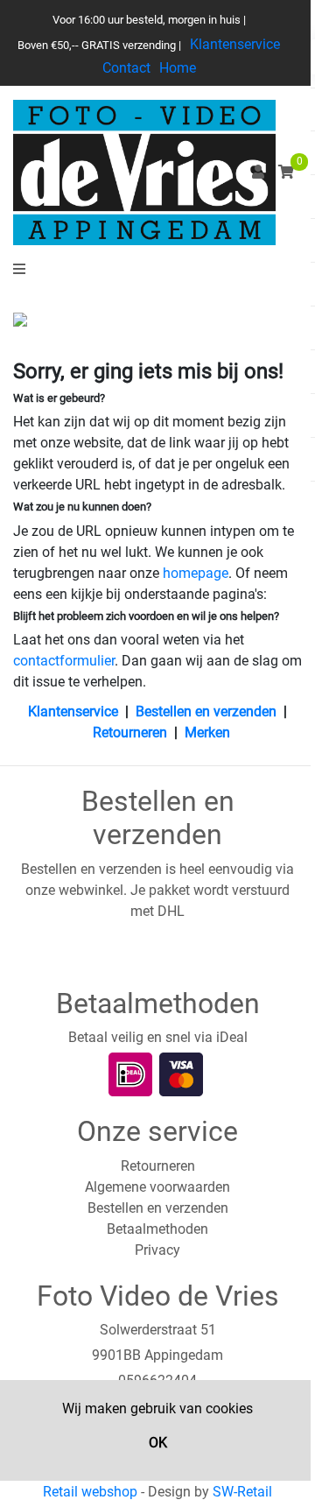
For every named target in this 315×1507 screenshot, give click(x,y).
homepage (195, 573)
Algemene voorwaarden (157, 1187)
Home (177, 68)
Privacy (157, 1250)
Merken (207, 732)
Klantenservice (235, 44)
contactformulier (64, 660)
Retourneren (130, 732)
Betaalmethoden (157, 1229)
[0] (286, 172)
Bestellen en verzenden (206, 711)
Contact (126, 68)
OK (158, 1442)
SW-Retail (242, 1491)
